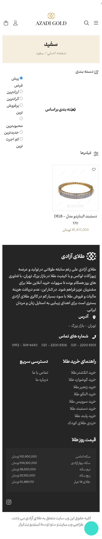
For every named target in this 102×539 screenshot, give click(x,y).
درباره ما (42, 380)
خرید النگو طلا (85, 395)
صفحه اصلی (56, 53)
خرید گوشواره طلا (82, 380)
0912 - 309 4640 (24, 346)
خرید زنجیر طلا (84, 388)
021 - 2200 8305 (83, 346)
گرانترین (13, 99)
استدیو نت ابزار (29, 525)
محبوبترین (14, 126)
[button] (94, 169)
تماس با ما (40, 373)
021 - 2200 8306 (54, 346)
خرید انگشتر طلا (83, 373)
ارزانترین (13, 92)
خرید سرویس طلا (82, 402)
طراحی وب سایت (71, 525)
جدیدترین (11, 133)
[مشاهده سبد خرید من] (6, 23)
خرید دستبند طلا (83, 409)
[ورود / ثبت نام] (15, 23)
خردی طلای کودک (82, 424)
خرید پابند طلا (85, 416)
